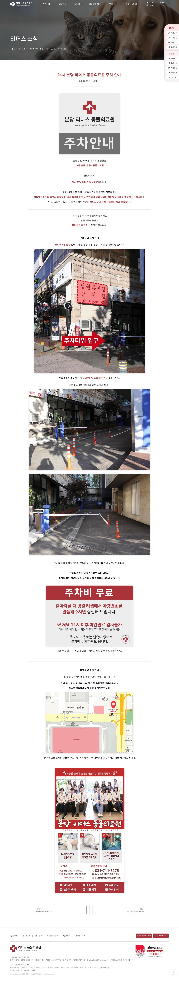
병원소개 (46, 4)
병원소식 (67, 936)
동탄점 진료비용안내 (161, 935)
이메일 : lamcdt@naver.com (99, 967)
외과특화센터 (94, 4)
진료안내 (62, 4)
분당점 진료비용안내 (144, 935)
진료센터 (76, 4)
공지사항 (96, 80)
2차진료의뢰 (131, 4)
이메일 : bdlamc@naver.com (96, 960)
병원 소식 (113, 4)
